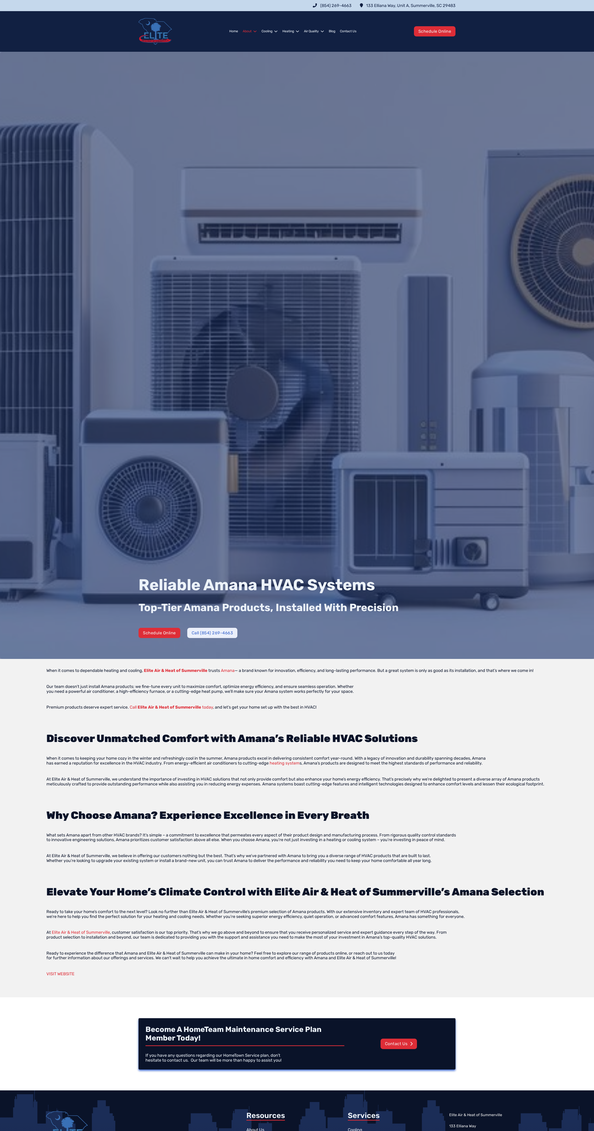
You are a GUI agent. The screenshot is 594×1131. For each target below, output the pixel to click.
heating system (285, 763)
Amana (228, 670)
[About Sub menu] (255, 31)
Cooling (266, 31)
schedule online (434, 31)
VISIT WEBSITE (60, 973)
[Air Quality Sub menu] (322, 31)
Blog (332, 31)
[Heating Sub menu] (297, 31)
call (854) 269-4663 (212, 632)
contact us (396, 1043)
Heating (288, 31)
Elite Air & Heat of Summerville (81, 932)
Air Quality (311, 31)
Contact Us (348, 31)
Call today (171, 707)
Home (233, 31)
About (247, 31)
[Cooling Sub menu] (276, 31)
